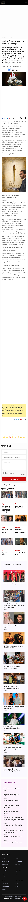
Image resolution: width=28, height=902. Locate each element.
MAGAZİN (4, 870)
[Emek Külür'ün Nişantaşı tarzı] (21, 494)
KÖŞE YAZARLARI (18, 870)
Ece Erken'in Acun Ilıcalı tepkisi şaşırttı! (7, 531)
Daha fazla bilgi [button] (17, 895)
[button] (25, 3)
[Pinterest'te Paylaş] (9, 118)
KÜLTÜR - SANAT (5, 877)
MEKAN (16, 883)
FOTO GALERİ (5, 883)
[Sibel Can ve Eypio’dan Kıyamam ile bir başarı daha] (21, 518)
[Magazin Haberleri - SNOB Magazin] (3, 2)
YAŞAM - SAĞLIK (18, 874)
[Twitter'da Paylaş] (5, 118)
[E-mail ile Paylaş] (14, 118)
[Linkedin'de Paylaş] (7, 118)
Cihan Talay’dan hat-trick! (20, 553)
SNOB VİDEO (17, 864)
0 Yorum (19, 66)
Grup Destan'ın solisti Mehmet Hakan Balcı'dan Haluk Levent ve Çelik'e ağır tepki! (6, 509)
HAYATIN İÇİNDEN (5, 886)
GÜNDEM (17, 886)
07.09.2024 (5, 66)
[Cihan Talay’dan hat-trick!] (21, 541)
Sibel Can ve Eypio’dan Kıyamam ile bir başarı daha (20, 531)
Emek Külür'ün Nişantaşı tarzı (19, 507)
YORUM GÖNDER (14, 479)
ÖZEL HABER (18, 877)
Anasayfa (4, 37)
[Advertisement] (14, 20)
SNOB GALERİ (5, 864)
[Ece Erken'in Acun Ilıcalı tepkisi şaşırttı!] (7, 518)
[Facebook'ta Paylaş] (3, 118)
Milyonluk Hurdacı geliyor (7, 553)
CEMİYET (4, 880)
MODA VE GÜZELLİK (19, 880)
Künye (3, 858)
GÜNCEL (4, 889)
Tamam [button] (20, 898)
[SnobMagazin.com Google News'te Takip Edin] (14, 69)
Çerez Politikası (18, 861)
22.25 (12, 66)
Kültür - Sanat (12, 37)
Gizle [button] (8, 898)
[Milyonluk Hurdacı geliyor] (7, 541)
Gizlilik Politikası (5, 861)
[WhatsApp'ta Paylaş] (11, 118)
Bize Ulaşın (17, 858)
